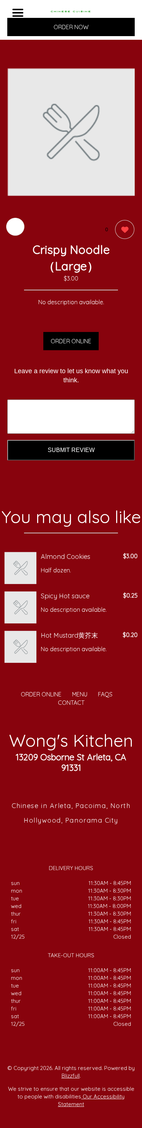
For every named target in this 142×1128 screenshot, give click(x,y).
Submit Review (71, 450)
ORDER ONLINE (71, 341)
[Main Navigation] (17, 13)
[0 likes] (123, 229)
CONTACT (71, 702)
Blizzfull (71, 1075)
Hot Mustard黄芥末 (69, 635)
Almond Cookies (65, 556)
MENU (79, 694)
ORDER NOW (71, 27)
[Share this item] (15, 227)
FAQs (105, 694)
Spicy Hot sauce (65, 596)
